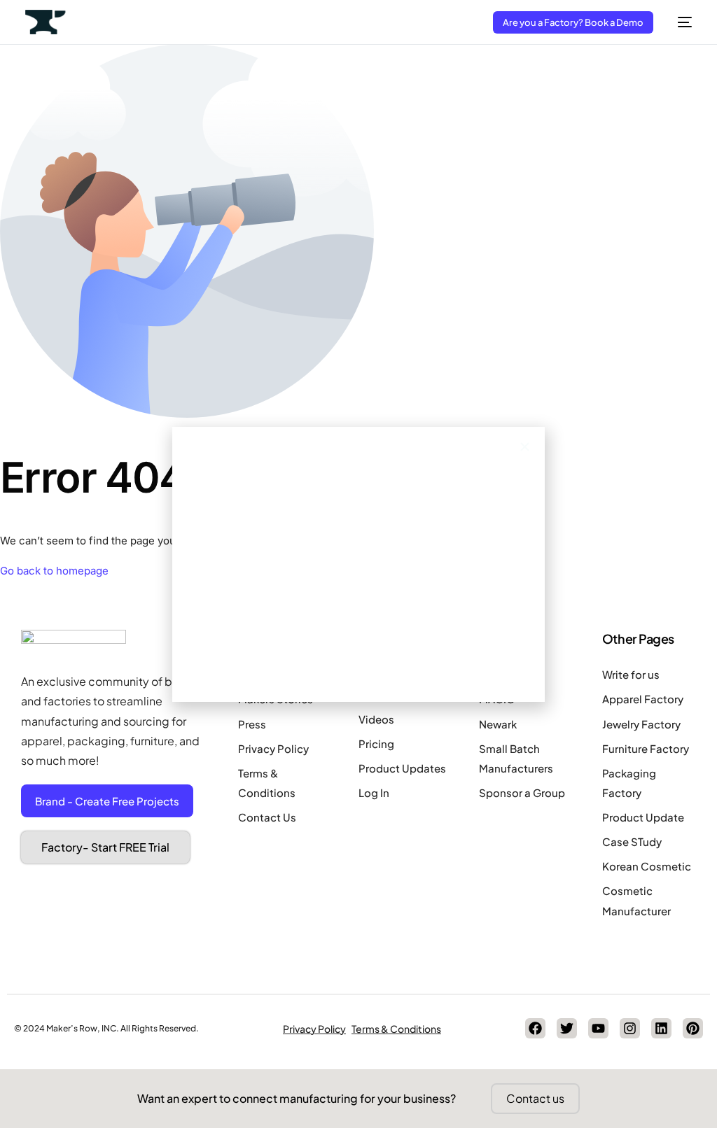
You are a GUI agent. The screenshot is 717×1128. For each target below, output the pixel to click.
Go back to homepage (54, 570)
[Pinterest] (693, 1028)
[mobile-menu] (679, 22)
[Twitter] (567, 1028)
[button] (525, 447)
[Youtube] (598, 1028)
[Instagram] (630, 1028)
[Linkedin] (661, 1028)
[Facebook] (535, 1028)
